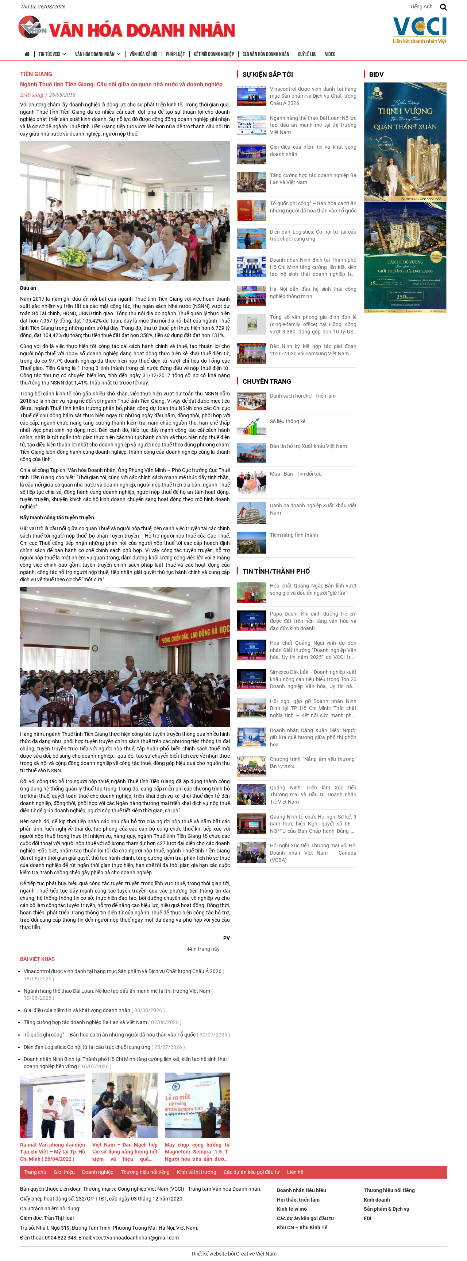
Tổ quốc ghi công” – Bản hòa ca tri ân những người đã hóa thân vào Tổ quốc (127, 1035)
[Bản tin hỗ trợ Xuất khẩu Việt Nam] (251, 453)
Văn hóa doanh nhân (95, 53)
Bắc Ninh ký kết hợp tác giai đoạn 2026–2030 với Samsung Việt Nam (313, 349)
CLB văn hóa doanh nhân (266, 53)
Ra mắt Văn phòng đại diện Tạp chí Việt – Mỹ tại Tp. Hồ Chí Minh (52, 1152)
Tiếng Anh (421, 6)
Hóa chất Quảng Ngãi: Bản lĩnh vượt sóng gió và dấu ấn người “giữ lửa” (313, 589)
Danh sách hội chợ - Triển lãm (303, 396)
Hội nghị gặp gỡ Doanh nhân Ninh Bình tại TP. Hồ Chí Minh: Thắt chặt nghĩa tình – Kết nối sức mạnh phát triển (313, 708)
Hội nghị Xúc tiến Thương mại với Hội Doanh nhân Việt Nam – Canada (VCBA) (313, 853)
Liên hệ (295, 1172)
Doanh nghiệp (97, 1172)
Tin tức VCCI (49, 53)
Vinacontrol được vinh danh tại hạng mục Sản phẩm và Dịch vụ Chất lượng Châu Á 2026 (124, 974)
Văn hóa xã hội (143, 53)
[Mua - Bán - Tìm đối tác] (251, 483)
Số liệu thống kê (287, 421)
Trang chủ (35, 1172)
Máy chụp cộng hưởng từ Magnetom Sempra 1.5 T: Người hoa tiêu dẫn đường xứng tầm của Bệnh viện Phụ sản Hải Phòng (197, 1152)
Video (330, 53)
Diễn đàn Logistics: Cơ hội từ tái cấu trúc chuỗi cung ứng (104, 1047)
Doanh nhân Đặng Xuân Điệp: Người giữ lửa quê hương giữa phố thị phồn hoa (313, 737)
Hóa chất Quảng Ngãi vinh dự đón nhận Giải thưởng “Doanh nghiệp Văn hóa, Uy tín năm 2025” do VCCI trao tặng (313, 650)
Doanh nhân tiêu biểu (301, 1190)
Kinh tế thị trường (196, 1172)
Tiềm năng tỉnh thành (294, 535)
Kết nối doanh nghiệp (214, 53)
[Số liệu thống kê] (251, 426)
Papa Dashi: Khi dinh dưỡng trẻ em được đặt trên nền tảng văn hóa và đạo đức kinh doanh (313, 621)
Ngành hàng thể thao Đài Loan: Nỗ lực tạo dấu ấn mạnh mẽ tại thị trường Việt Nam (118, 994)
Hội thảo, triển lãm (298, 1200)
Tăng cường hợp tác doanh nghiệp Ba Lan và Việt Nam (103, 1022)
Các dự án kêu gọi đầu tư (252, 1172)
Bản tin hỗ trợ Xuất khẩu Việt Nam (308, 446)
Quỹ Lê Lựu (307, 53)
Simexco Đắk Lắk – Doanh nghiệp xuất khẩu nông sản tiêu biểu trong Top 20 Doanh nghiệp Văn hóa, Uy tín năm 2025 (313, 679)
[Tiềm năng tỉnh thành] (251, 543)
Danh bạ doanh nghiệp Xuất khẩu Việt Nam (313, 509)
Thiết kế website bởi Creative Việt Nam (234, 1254)
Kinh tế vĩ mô (292, 1209)
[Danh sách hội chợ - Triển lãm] (251, 401)
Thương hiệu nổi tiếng (145, 1172)
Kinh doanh (377, 1200)
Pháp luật (175, 53)
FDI (367, 1218)
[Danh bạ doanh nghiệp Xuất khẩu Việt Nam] (251, 513)
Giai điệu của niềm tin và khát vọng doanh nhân (94, 1010)
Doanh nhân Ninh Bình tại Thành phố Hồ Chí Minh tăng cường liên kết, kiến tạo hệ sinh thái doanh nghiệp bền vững (125, 1062)
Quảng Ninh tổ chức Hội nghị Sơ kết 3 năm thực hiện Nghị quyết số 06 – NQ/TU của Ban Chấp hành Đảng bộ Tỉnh (313, 824)
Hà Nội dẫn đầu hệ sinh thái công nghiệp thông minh (313, 292)
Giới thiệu (64, 1172)
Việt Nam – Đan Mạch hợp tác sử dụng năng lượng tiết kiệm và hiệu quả (124, 1152)
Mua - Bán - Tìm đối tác (295, 474)
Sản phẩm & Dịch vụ (386, 1209)
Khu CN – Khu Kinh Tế (302, 1227)
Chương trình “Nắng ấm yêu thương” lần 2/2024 (313, 762)
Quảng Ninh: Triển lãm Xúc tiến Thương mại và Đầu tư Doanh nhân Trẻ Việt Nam (313, 795)
